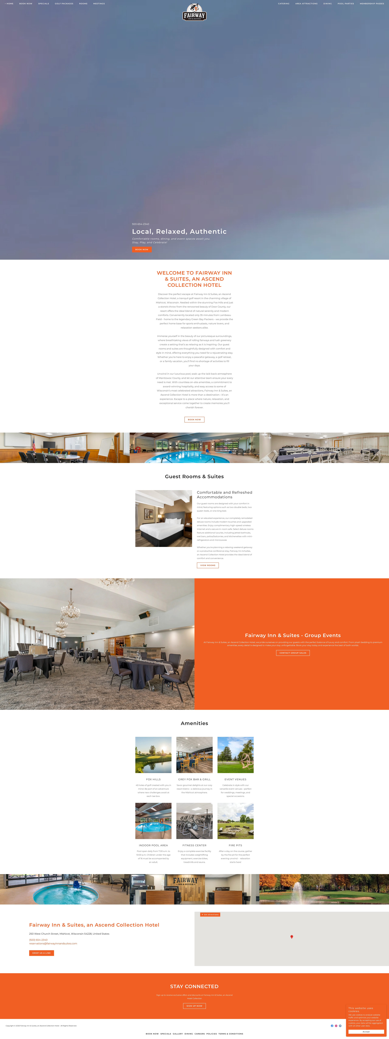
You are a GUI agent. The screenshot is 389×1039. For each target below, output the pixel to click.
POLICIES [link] (211, 1034)
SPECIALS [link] (43, 4)
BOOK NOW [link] (25, 4)
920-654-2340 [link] (140, 224)
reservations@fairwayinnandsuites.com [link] (53, 943)
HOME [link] (10, 4)
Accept (366, 1032)
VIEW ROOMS (207, 565)
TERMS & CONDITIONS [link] (231, 1034)
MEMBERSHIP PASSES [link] (372, 4)
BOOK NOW (141, 249)
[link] (194, 3)
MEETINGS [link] (99, 4)
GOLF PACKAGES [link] (64, 4)
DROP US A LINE (41, 953)
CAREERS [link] (200, 1034)
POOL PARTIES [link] (346, 4)
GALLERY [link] (178, 1034)
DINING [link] (327, 4)
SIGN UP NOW (194, 1006)
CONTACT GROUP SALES (293, 653)
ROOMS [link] (83, 4)
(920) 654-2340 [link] (38, 939)
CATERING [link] (284, 4)
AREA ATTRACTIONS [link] (306, 4)
